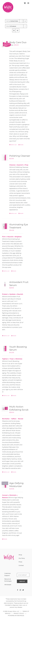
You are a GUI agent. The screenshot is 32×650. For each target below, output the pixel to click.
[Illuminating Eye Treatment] (5, 226)
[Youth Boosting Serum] (5, 348)
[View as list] (17, 30)
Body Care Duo (17, 42)
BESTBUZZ (20, 615)
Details (21, 144)
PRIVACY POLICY (19, 613)
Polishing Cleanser (19, 155)
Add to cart (14, 144)
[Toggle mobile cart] (25, 3)
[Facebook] (17, 590)
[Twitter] (23, 590)
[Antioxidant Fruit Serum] (5, 284)
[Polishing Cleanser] (5, 157)
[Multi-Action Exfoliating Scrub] (5, 408)
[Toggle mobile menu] (28, 3)
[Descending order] (25, 21)
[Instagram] (20, 590)
